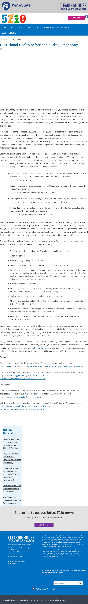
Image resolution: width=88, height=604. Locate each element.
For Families (49, 27)
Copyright (36, 600)
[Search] (80, 583)
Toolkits (37, 27)
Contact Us (76, 18)
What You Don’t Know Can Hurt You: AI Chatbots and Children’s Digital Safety (12, 458)
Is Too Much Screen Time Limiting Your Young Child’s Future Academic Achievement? (11, 474)
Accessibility (6, 600)
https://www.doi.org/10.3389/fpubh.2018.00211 (20, 397)
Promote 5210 (63, 27)
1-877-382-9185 (17, 556)
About (12, 27)
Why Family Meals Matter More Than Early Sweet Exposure (12, 500)
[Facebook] (86, 18)
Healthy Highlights (8, 33)
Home (3, 27)
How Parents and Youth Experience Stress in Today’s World (12, 488)
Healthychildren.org (39, 348)
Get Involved (24, 27)
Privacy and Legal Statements (21, 600)
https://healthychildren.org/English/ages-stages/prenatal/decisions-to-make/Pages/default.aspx (42, 366)
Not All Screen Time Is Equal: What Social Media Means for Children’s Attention (11, 443)
